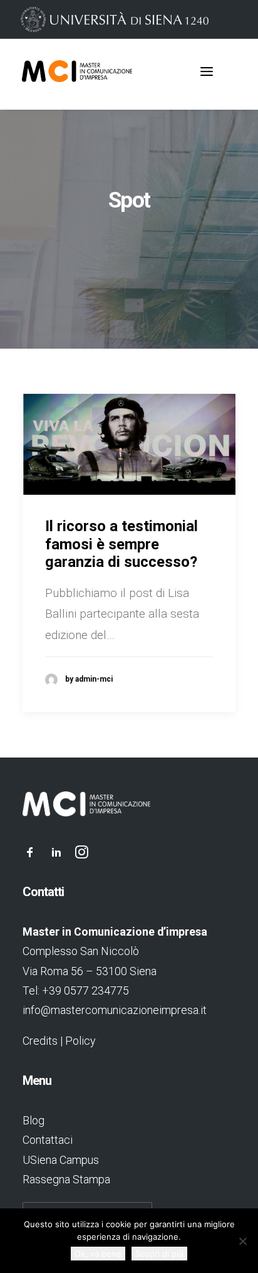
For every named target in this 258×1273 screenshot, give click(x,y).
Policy (80, 1040)
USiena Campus (61, 1159)
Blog (33, 1120)
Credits (40, 1040)
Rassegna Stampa (66, 1179)
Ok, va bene (98, 1254)
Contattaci (48, 1139)
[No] (242, 1241)
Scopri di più (159, 1254)
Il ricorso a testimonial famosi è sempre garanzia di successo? (121, 544)
